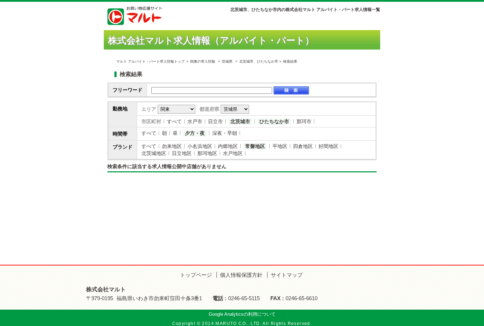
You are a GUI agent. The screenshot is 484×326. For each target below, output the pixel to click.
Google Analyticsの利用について (242, 314)
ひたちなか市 (274, 121)
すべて (174, 121)
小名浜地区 (199, 146)
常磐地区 (255, 146)
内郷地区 (228, 146)
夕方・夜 (195, 133)
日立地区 (182, 153)
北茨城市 (240, 121)
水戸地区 (233, 153)
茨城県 (227, 61)
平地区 (279, 146)
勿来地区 (172, 146)
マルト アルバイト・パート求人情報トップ (150, 61)
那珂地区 (207, 153)
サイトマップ (287, 275)
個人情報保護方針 (241, 275)
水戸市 (194, 121)
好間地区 (328, 146)
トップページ (196, 275)
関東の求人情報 (203, 61)
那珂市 (304, 121)
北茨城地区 (153, 153)
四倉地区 (303, 146)
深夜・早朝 (224, 133)
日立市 (215, 121)
